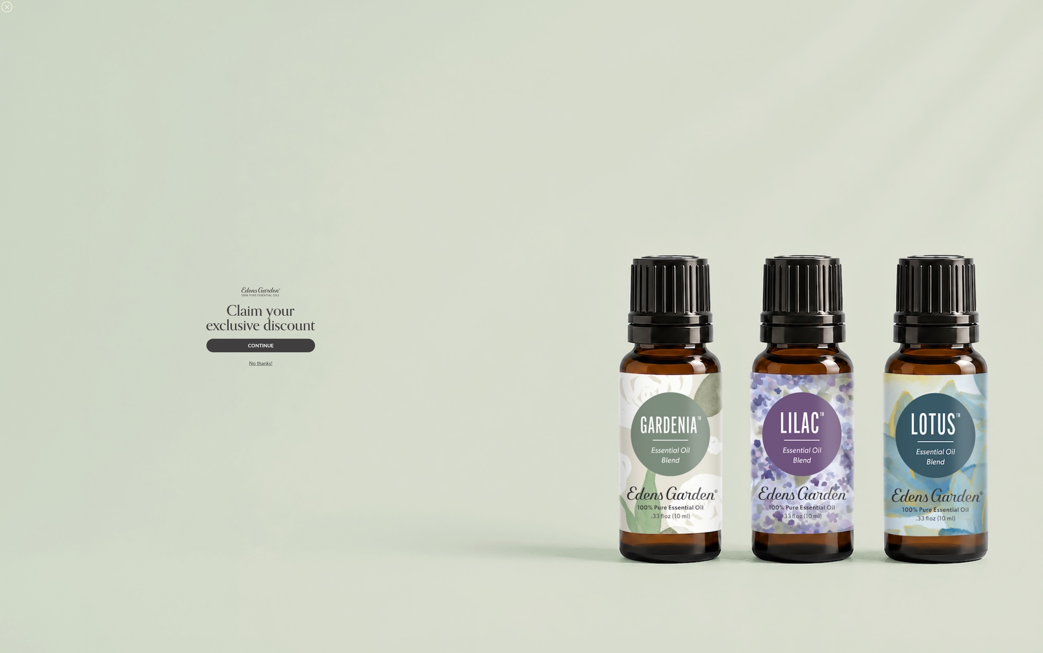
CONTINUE (261, 345)
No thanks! (260, 363)
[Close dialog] (7, 7)
